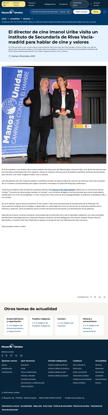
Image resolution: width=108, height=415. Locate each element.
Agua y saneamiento (29, 372)
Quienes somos (9, 361)
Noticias (26, 19)
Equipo (4, 365)
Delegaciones (50, 4)
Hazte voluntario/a (80, 372)
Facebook (2, 355)
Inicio (4, 19)
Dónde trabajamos (57, 361)
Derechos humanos (28, 379)
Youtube (16, 355)
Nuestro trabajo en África (57, 365)
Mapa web (37, 406)
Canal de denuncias (10, 410)
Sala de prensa (100, 379)
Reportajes (99, 368)
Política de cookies (81, 406)
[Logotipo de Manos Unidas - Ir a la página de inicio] (12, 13)
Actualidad (14, 19)
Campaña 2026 (77, 4)
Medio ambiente (27, 386)
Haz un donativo (79, 365)
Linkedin (21, 355)
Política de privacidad (62, 406)
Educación (25, 365)
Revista (98, 383)
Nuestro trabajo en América (58, 368)
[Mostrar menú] (104, 12)
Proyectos (63, 4)
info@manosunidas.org (74, 398)
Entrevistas (99, 372)
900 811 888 (6, 4)
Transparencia (7, 372)
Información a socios (10, 406)
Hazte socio (77, 368)
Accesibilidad (26, 406)
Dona (96, 12)
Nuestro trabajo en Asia (57, 372)
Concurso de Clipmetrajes (63, 190)
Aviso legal (47, 406)
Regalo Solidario (79, 383)
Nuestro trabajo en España (58, 375)
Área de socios (97, 4)
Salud (23, 368)
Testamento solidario (81, 375)
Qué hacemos (28, 361)
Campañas (99, 375)
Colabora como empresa (82, 379)
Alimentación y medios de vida (32, 383)
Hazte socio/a (81, 12)
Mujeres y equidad (28, 375)
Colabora (77, 361)
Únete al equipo (31, 4)
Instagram (11, 355)
